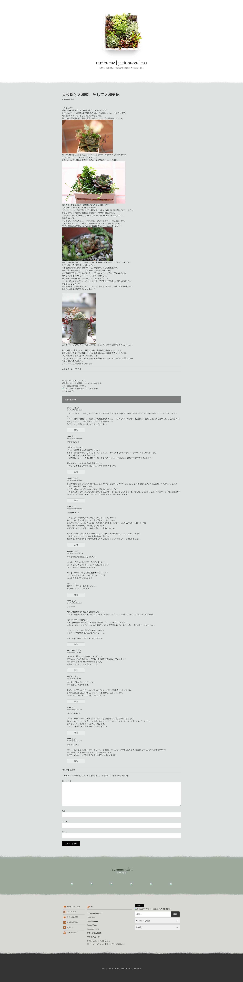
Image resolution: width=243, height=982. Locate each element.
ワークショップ (72, 932)
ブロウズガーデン (94, 937)
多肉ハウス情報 (72, 917)
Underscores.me (137, 968)
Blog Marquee (92, 921)
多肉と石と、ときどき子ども (98, 941)
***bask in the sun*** (95, 913)
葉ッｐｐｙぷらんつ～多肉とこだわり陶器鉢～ (105, 944)
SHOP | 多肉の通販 (73, 907)
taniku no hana (93, 929)
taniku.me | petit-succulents (121, 63)
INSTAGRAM (71, 912)
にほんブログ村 (68, 391)
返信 (76, 430)
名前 (64, 811)
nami (72, 99)
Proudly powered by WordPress (110, 968)
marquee (71, 478)
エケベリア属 (76, 369)
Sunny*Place (92, 925)
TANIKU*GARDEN (94, 933)
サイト (64, 832)
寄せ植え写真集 (72, 922)
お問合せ (70, 927)
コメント (66, 781)
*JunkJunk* (91, 917)
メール (64, 821)
